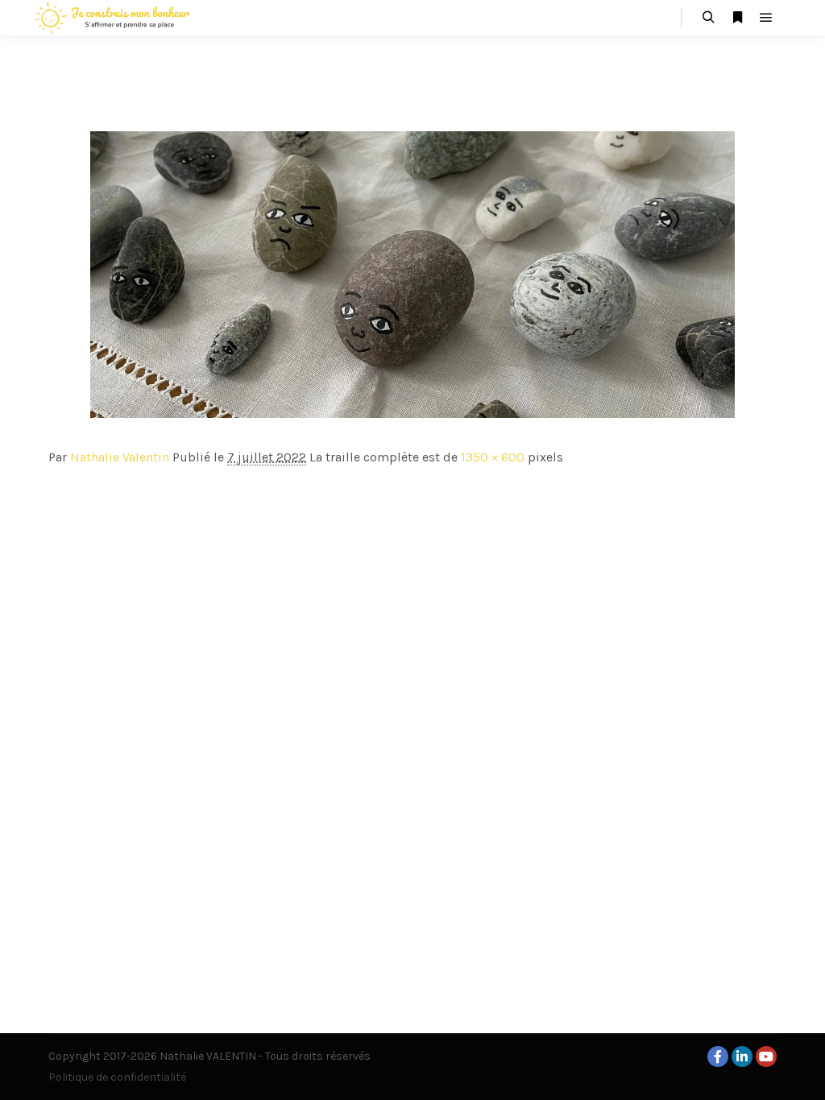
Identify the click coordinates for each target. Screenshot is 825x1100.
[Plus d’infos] (737, 17)
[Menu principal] (766, 17)
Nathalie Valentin (119, 457)
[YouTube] (766, 1056)
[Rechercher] (708, 17)
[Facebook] (717, 1056)
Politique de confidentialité (117, 1077)
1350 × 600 (492, 457)
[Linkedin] (742, 1056)
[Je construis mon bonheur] (112, 17)
